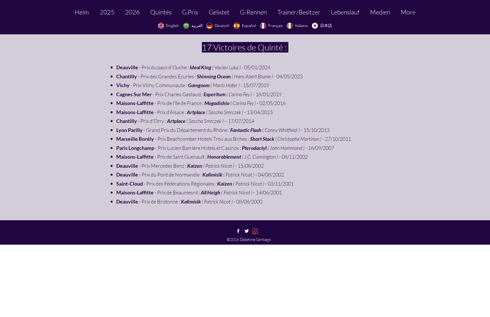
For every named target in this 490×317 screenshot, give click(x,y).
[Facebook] (238, 231)
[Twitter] (247, 231)
